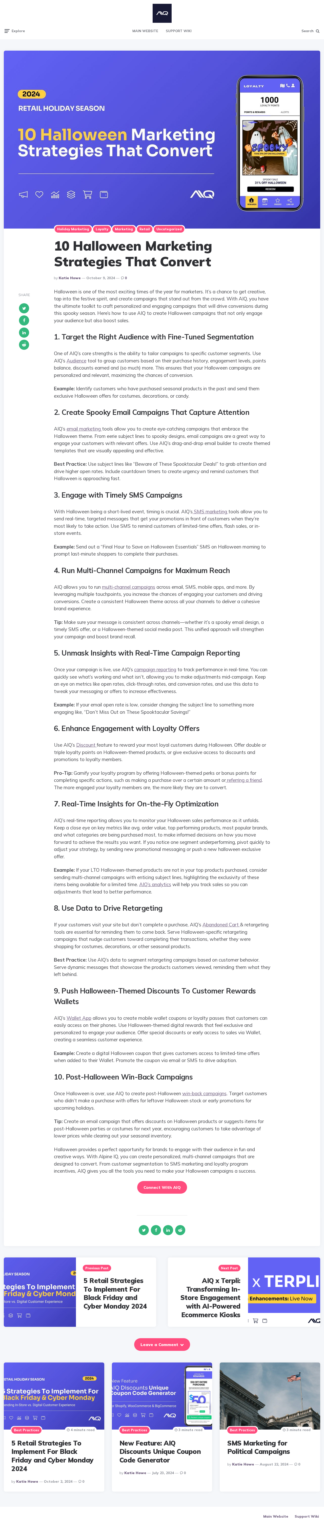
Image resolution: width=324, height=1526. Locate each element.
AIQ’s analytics (155, 884)
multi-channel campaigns (128, 587)
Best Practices (26, 1430)
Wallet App (79, 1018)
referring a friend (244, 780)
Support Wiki (179, 31)
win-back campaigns (204, 1093)
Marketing (124, 229)
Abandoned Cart (221, 925)
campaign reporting (155, 669)
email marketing (84, 429)
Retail (144, 229)
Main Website (145, 31)
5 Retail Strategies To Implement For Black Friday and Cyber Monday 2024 (115, 1293)
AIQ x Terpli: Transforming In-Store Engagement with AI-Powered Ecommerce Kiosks (210, 1297)
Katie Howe (70, 278)
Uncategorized (169, 229)
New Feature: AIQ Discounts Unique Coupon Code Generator (160, 1451)
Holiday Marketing (73, 229)
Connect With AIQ (162, 1187)
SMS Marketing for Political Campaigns (258, 1447)
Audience (76, 361)
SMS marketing (210, 511)
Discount (86, 745)
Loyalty (102, 229)
